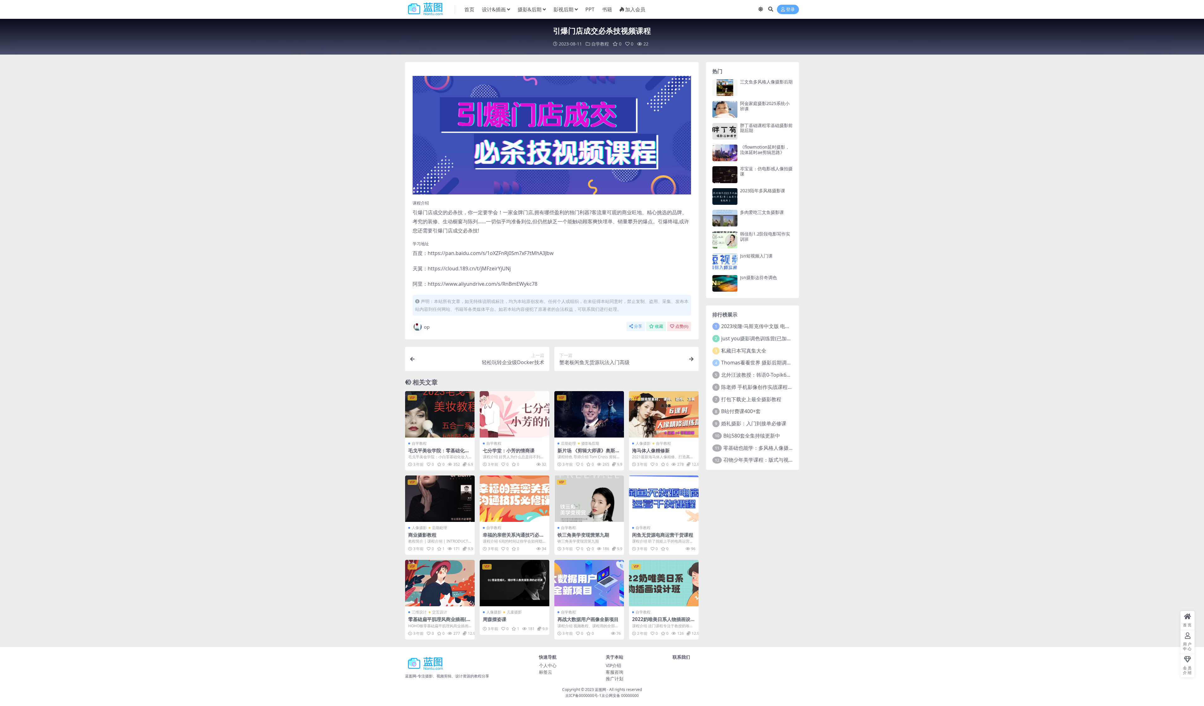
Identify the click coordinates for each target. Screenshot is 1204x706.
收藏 (659, 326)
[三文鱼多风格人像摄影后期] (724, 87)
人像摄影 (643, 443)
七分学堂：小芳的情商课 (509, 450)
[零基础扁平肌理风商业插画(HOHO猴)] (440, 583)
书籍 (607, 9)
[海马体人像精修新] (664, 414)
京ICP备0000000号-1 (583, 695)
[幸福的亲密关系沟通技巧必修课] (514, 498)
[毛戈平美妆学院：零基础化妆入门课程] (440, 414)
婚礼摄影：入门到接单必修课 (753, 423)
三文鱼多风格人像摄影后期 (766, 82)
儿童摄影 (514, 612)
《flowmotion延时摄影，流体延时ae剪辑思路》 (764, 149)
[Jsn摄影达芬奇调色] (724, 283)
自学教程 (600, 44)
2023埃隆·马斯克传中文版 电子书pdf (762, 326)
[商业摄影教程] (440, 498)
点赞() (681, 326)
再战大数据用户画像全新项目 (588, 619)
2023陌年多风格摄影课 (762, 191)
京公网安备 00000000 (620, 695)
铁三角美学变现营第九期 (583, 535)
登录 (790, 9)
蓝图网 (600, 689)
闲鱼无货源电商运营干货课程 (662, 535)
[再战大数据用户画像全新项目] (589, 583)
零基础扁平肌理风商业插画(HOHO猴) (439, 622)
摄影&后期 (529, 9)
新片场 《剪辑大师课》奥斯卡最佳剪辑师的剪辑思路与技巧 (588, 453)
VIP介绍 (613, 665)
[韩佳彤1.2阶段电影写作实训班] (724, 239)
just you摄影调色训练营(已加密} (757, 338)
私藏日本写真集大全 (743, 350)
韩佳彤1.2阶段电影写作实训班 (765, 236)
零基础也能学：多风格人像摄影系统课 (766, 447)
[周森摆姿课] (514, 583)
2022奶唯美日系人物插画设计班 (663, 622)
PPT (589, 9)
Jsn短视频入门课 (756, 256)
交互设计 (439, 612)
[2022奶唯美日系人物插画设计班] (664, 583)
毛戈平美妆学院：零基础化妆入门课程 (438, 453)
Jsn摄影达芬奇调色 (758, 277)
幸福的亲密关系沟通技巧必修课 (513, 538)
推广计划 (614, 679)
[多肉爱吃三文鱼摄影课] (724, 218)
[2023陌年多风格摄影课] (724, 196)
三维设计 (419, 612)
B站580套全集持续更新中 (751, 435)
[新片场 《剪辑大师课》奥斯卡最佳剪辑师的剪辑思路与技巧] (589, 414)
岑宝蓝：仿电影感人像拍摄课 (766, 171)
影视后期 (563, 9)
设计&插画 (494, 9)
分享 (638, 326)
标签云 (545, 672)
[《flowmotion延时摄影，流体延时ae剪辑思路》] (724, 153)
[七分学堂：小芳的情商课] (514, 414)
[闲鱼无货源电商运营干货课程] (664, 498)
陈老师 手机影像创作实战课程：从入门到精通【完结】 (782, 387)
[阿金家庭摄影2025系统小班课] (724, 109)
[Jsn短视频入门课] (724, 261)
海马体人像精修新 (651, 450)
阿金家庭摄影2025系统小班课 (764, 106)
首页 (469, 9)
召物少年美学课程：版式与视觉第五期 (766, 459)
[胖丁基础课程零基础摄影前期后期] (724, 131)
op (427, 327)
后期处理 (568, 443)
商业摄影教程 (422, 535)
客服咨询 (614, 672)
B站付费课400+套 (741, 411)
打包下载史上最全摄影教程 (751, 399)
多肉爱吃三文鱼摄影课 (762, 212)
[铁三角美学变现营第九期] (589, 498)
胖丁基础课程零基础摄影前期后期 (766, 128)
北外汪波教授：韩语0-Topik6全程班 (761, 374)
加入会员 (635, 9)
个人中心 (548, 665)
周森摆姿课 (494, 619)
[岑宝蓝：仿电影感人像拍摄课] (724, 174)
